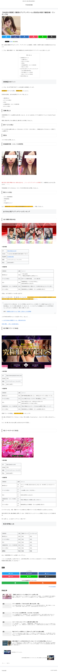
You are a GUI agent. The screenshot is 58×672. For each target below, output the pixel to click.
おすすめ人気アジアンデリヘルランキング (29, 68)
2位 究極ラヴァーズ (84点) (27, 72)
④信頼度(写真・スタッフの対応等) (29, 65)
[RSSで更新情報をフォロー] (42, 583)
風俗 (3, 567)
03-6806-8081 (10, 256)
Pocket (11, 41)
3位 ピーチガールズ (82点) (27, 74)
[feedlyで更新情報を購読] (15, 583)
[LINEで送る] (15, 41)
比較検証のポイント (25, 57)
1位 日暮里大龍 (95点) (26, 70)
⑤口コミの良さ (25, 66)
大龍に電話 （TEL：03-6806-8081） (10, 324)
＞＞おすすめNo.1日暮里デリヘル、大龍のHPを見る (14, 320)
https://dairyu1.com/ (11, 250)
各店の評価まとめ (24, 76)
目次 (27, 55)
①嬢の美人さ (24, 59)
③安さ (23, 63)
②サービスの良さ (25, 61)
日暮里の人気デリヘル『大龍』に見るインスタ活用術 (19, 311)
